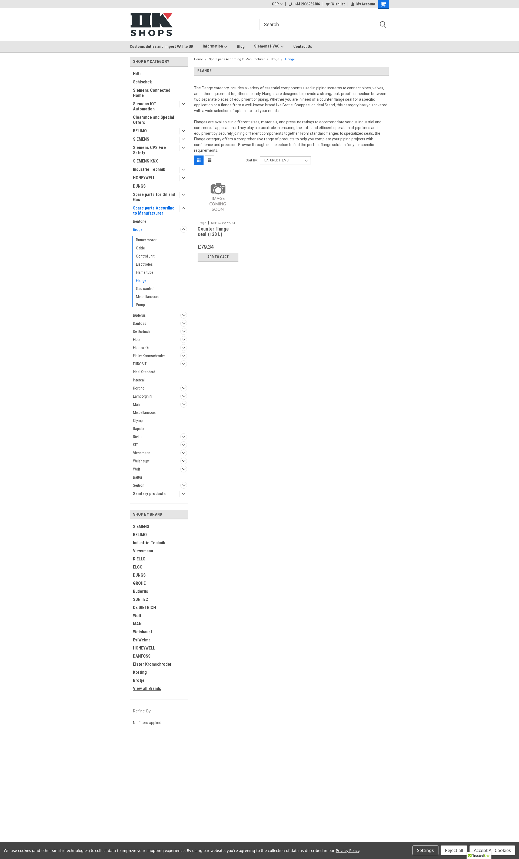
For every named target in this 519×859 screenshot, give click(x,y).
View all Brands (147, 688)
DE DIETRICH (144, 607)
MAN (137, 623)
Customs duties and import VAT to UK (161, 46)
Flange (141, 280)
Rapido (138, 428)
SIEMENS (141, 139)
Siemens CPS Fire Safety (149, 150)
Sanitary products (149, 493)
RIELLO (139, 559)
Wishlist (338, 4)
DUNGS (139, 186)
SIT (135, 444)
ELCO (137, 567)
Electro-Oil (141, 347)
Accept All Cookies (492, 850)
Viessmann (141, 453)
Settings (425, 850)
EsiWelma (142, 639)
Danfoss (139, 323)
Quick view (218, 214)
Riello (137, 436)
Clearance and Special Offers (153, 120)
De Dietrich (141, 331)
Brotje (137, 229)
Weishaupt (141, 461)
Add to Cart (218, 257)
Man (136, 404)
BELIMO (140, 130)
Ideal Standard (144, 372)
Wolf (136, 469)
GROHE (139, 583)
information (213, 46)
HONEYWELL (144, 177)
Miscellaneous (147, 296)
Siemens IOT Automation (144, 106)
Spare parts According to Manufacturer (154, 210)
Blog (241, 46)
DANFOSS (142, 656)
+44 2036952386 (307, 4)
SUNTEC (140, 599)
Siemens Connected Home (151, 93)
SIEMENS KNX (145, 161)
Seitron (138, 485)
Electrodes (144, 264)
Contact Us (302, 46)
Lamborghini (142, 396)
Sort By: (252, 160)
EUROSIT (140, 363)
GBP (275, 4)
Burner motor (146, 240)
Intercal (139, 380)
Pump (140, 304)
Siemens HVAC (267, 46)
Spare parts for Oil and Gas (154, 197)
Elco (136, 339)
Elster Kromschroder (149, 355)
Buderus (139, 315)
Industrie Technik (149, 169)
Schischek (142, 81)
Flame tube (144, 272)
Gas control (145, 288)
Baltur (137, 477)
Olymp (138, 420)
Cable (140, 248)
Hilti (137, 73)
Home (198, 59)
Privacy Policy (347, 850)
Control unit (145, 256)
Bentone (139, 221)
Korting (138, 388)
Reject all (454, 850)
